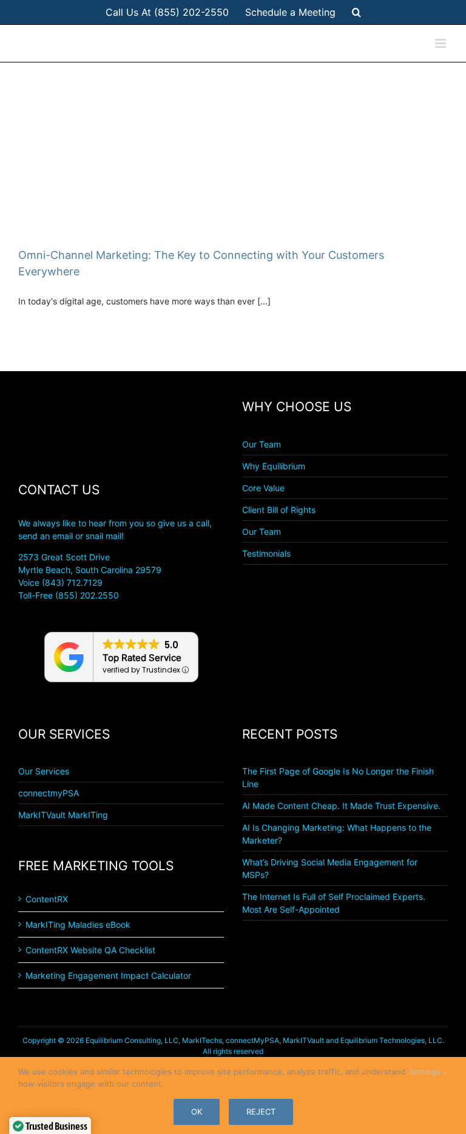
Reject (260, 1111)
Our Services (43, 771)
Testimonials (266, 553)
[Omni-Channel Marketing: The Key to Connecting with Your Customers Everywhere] (233, 152)
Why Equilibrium (273, 466)
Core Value (263, 488)
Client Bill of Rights (279, 510)
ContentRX (46, 899)
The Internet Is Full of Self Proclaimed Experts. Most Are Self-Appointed (333, 902)
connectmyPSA (48, 793)
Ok (196, 1111)
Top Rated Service (142, 657)
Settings (426, 1071)
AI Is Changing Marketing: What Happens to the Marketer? (336, 833)
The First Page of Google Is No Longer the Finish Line (338, 777)
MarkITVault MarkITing (63, 815)
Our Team (261, 444)
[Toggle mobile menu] (441, 43)
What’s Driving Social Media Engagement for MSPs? (329, 868)
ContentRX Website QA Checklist (90, 950)
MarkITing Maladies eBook (77, 924)
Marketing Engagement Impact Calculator (108, 975)
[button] (356, 12)
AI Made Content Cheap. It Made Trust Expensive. (341, 805)
